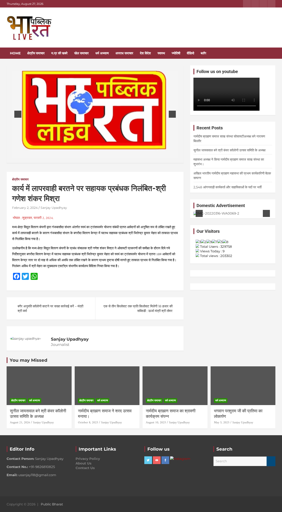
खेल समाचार (81, 53)
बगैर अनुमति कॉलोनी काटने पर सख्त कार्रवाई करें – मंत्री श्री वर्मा (50, 308)
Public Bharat (52, 504)
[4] (102, 153)
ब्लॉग (203, 53)
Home (15, 53)
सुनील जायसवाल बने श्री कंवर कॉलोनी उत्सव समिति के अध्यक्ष (229, 150)
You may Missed (28, 360)
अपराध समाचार (124, 53)
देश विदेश (145, 53)
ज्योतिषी (176, 53)
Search (271, 461)
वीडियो (190, 53)
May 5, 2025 (221, 422)
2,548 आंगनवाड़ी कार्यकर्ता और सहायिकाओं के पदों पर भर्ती (227, 187)
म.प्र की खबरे (59, 53)
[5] (239, 211)
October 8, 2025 (88, 422)
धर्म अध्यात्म (102, 53)
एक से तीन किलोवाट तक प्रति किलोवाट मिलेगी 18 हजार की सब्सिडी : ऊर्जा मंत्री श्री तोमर (138, 308)
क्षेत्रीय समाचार (36, 53)
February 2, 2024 (25, 208)
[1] (88, 153)
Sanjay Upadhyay (54, 208)
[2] (92, 153)
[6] (244, 211)
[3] (97, 153)
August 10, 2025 (156, 422)
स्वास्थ (161, 53)
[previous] (17, 114)
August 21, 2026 (20, 422)
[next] (172, 114)
